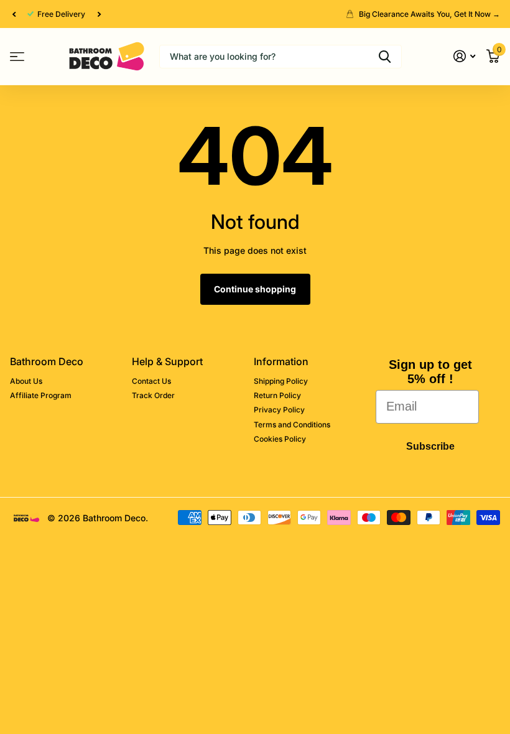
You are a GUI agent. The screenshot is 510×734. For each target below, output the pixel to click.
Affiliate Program (41, 395)
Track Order (153, 395)
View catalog (17, 56)
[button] (13, 14)
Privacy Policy (279, 409)
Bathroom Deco (46, 361)
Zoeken (385, 56)
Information (281, 361)
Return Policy (277, 395)
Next (99, 14)
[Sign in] (464, 56)
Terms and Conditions (292, 424)
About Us (26, 381)
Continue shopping (255, 289)
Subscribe (430, 446)
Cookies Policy (280, 439)
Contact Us (151, 381)
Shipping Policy (281, 381)
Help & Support (167, 361)
